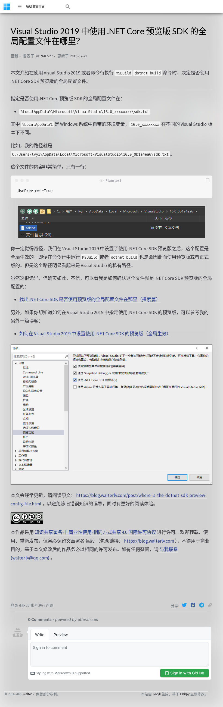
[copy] (207, 180)
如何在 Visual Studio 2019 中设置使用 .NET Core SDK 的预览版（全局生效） (95, 334)
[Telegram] (202, 605)
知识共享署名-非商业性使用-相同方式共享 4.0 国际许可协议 (95, 532)
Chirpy (185, 694)
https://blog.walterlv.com (149, 541)
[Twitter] (185, 605)
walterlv (35, 6)
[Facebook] (193, 605)
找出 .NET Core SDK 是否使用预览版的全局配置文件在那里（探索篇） (89, 299)
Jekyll (157, 694)
